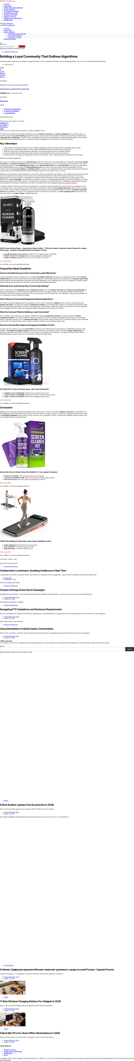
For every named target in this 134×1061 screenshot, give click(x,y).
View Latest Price (5, 261)
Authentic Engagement (12, 109)
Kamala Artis (4, 101)
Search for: (3, 44)
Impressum (8, 20)
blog (6, 1055)
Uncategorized (10, 39)
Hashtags (8, 6)
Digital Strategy (10, 15)
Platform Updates (11, 11)
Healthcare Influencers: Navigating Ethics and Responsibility (14, 89)
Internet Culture (11, 13)
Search (21, 46)
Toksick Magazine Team (11, 597)
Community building (11, 111)
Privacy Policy (10, 16)
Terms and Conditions (13, 18)
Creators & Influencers (13, 8)
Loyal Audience (9, 113)
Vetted (6, 4)
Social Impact (9, 9)
